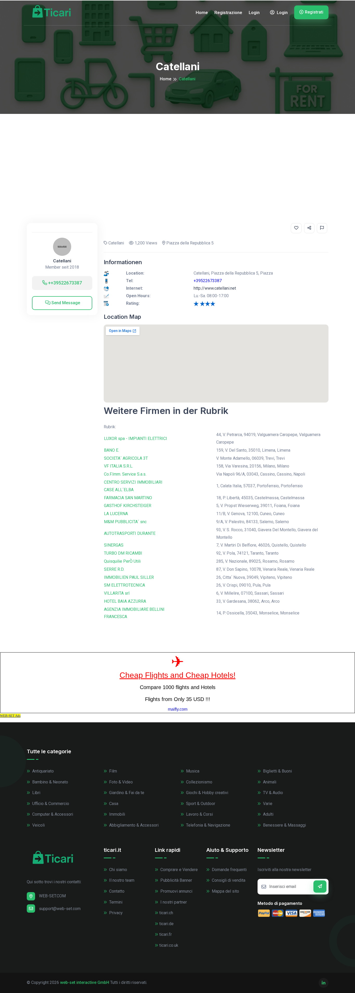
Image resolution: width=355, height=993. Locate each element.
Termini (115, 902)
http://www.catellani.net (215, 288)
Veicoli (38, 825)
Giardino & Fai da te (126, 792)
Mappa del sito (225, 891)
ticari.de (166, 923)
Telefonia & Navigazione (207, 825)
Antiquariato (42, 771)
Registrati (314, 12)
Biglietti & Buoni (277, 771)
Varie (267, 803)
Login (254, 12)
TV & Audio (272, 792)
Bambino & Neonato (49, 782)
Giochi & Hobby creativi (206, 792)
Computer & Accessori (52, 814)
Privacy (115, 912)
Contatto (116, 891)
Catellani (62, 260)
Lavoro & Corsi (199, 814)
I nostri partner (173, 902)
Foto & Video (120, 782)
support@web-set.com (60, 908)
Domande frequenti (229, 869)
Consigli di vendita (228, 880)
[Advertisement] (177, 152)
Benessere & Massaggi (284, 825)
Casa (113, 803)
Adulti (267, 814)
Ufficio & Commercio (50, 803)
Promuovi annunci (175, 891)
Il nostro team (121, 880)
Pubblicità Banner (175, 880)
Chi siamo (117, 869)
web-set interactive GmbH (84, 982)
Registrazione (228, 12)
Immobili (116, 814)
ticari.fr (165, 934)
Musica (192, 771)
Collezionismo (198, 782)
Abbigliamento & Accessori (133, 825)
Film (112, 771)
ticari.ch (166, 912)
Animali (269, 782)
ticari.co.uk (168, 945)
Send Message (65, 302)
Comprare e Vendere (178, 869)
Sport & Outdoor (200, 803)
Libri (35, 792)
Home (202, 12)
